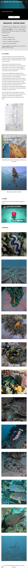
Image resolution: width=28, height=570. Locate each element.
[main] (14, 11)
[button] (1, 2)
